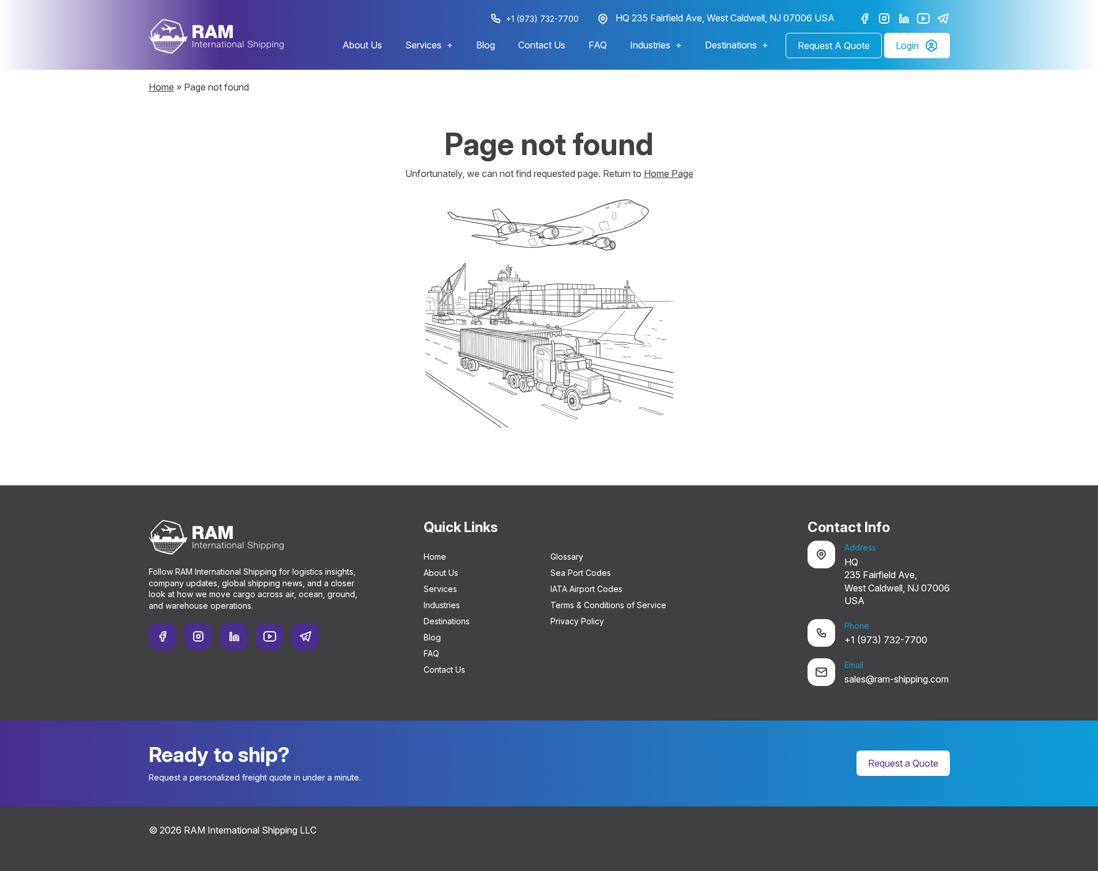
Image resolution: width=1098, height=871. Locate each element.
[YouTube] (923, 18)
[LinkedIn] (904, 18)
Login (907, 45)
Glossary (566, 556)
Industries (650, 45)
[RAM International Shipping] (216, 36)
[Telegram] (943, 18)
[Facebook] (864, 18)
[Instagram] (884, 18)
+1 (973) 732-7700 (542, 19)
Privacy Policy (577, 621)
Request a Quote (903, 763)
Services (423, 45)
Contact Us (541, 45)
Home (161, 87)
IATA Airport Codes (586, 589)
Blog (485, 45)
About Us (362, 45)
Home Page (668, 173)
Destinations (731, 45)
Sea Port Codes (580, 573)
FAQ (597, 45)
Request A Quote (834, 45)
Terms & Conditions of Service (608, 605)
